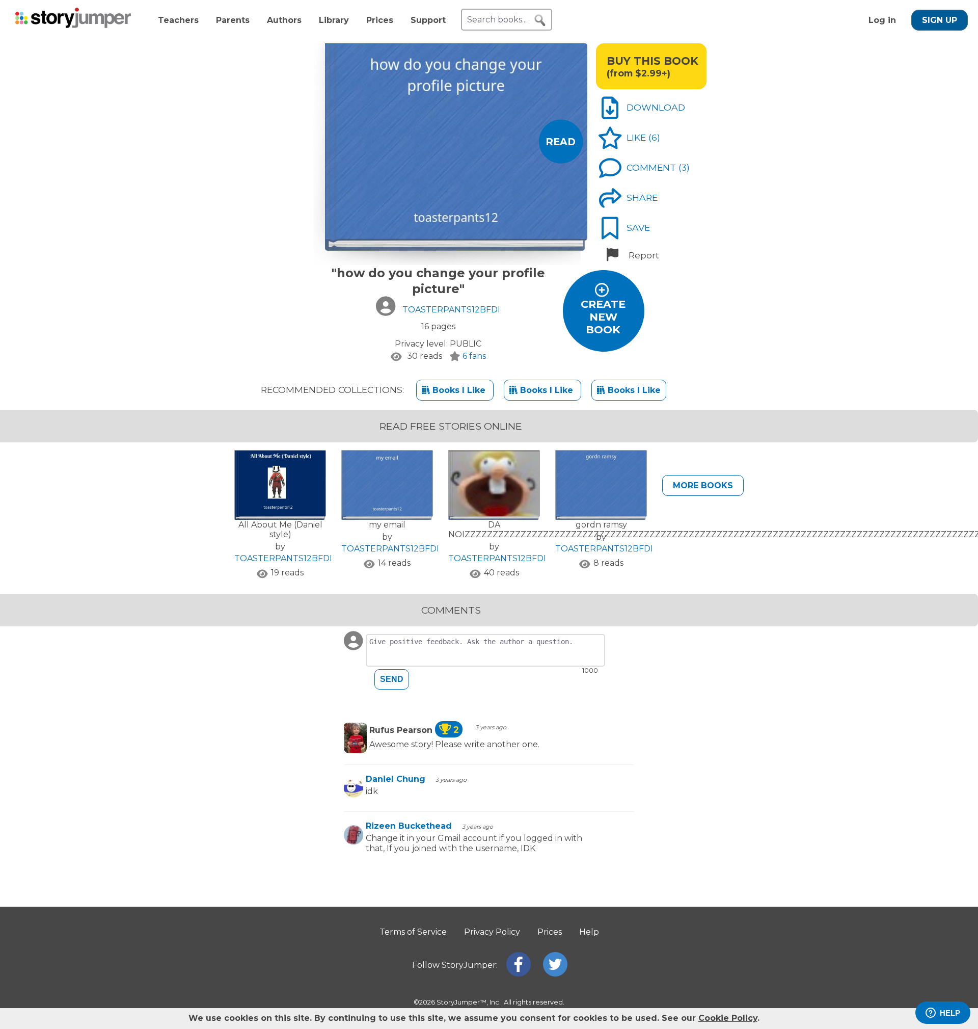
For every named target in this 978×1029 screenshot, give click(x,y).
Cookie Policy (727, 1018)
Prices (379, 20)
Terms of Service (413, 932)
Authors (284, 20)
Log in (882, 20)
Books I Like (459, 390)
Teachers (178, 20)
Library (334, 20)
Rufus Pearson (414, 730)
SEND (391, 679)
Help (589, 932)
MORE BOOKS (703, 485)
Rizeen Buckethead (409, 826)
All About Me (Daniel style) (280, 529)
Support (428, 20)
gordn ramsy (601, 525)
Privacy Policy (492, 932)
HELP (950, 1013)
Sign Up (939, 20)
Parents (233, 20)
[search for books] (540, 20)
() (654, 137)
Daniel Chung (395, 779)
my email (387, 525)
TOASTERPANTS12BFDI (283, 558)
